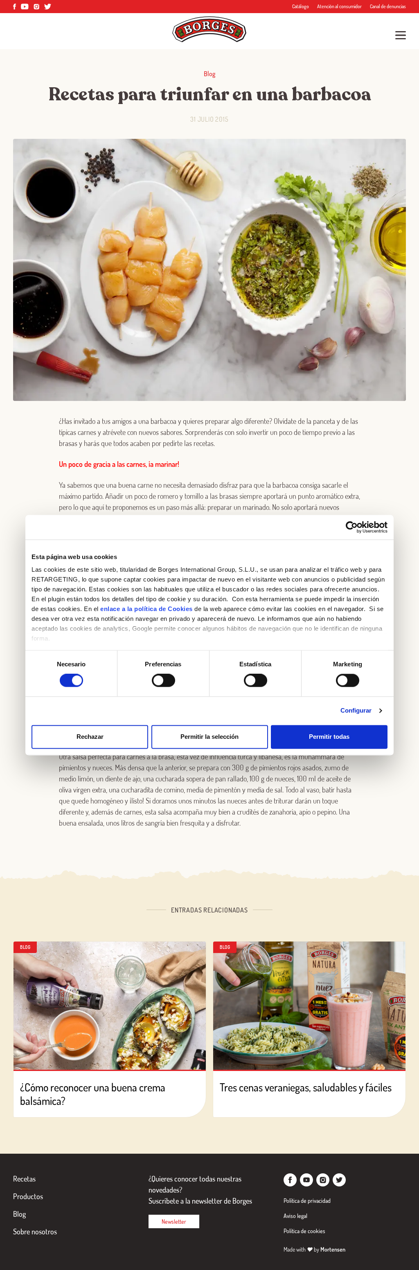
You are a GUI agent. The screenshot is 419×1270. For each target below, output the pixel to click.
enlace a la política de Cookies (146, 608)
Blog (19, 1213)
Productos (28, 1196)
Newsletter (174, 1221)
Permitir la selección (209, 736)
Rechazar (90, 736)
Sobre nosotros (35, 1231)
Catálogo (300, 6)
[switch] (163, 680)
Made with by (314, 1249)
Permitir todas (329, 736)
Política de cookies (304, 1230)
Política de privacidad (307, 1200)
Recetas (24, 1178)
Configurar (356, 710)
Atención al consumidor (339, 6)
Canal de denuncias (388, 6)
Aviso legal (295, 1215)
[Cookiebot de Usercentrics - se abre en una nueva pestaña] (351, 527)
